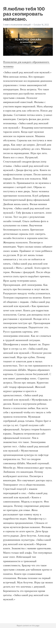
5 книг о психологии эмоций (17, 24)
